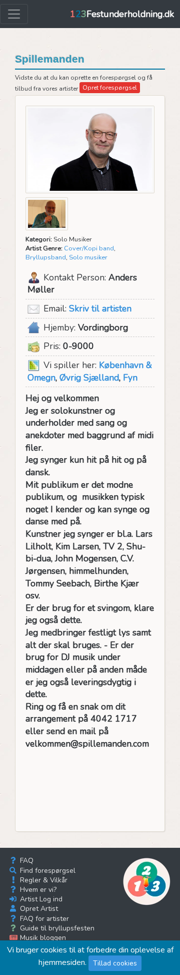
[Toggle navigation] (14, 14)
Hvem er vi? (37, 889)
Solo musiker (88, 257)
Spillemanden (49, 59)
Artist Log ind (40, 899)
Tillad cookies (115, 963)
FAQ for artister (43, 918)
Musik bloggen (42, 937)
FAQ (26, 860)
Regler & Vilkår (43, 880)
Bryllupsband (46, 257)
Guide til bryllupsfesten (56, 928)
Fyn (130, 378)
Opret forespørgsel (109, 88)
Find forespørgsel (47, 870)
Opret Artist (38, 908)
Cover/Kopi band (89, 248)
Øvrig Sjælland (89, 378)
